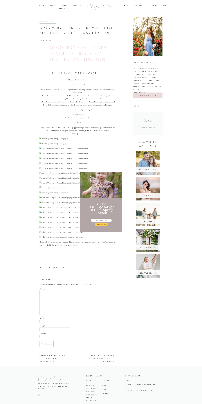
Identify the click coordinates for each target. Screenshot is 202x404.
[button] (101, 208)
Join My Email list (101, 224)
